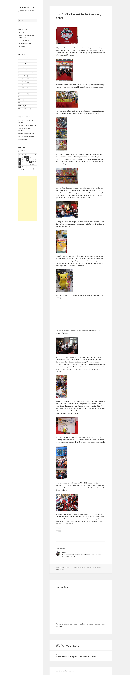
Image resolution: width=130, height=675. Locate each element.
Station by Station (23, 91)
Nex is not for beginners (25, 43)
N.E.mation (21, 70)
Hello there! (21, 46)
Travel (20, 97)
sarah (20, 133)
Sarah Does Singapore (24, 82)
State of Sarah (22, 88)
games (62, 569)
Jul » (33, 169)
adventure (91, 568)
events (57, 569)
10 (27, 159)
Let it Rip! (21, 32)
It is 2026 (25, 139)
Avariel (92, 222)
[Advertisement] (27, 198)
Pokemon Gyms (80, 48)
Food (19, 67)
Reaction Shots (22, 76)
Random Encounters (24, 73)
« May (22, 169)
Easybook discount (23, 40)
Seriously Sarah (26, 7)
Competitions (22, 61)
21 (19, 164)
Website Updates (23, 106)
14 (19, 162)
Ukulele (20, 100)
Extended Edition (23, 64)
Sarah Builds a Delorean (25, 79)
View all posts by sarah (69, 556)
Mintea (86, 222)
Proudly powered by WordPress (65, 671)
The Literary (22, 94)
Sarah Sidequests (23, 85)
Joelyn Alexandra (78, 222)
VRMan (20, 103)
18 (30, 162)
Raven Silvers (66, 222)
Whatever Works (23, 109)
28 (19, 166)
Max (19, 139)
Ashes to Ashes (22, 58)
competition (98, 568)
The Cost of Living (29, 133)
